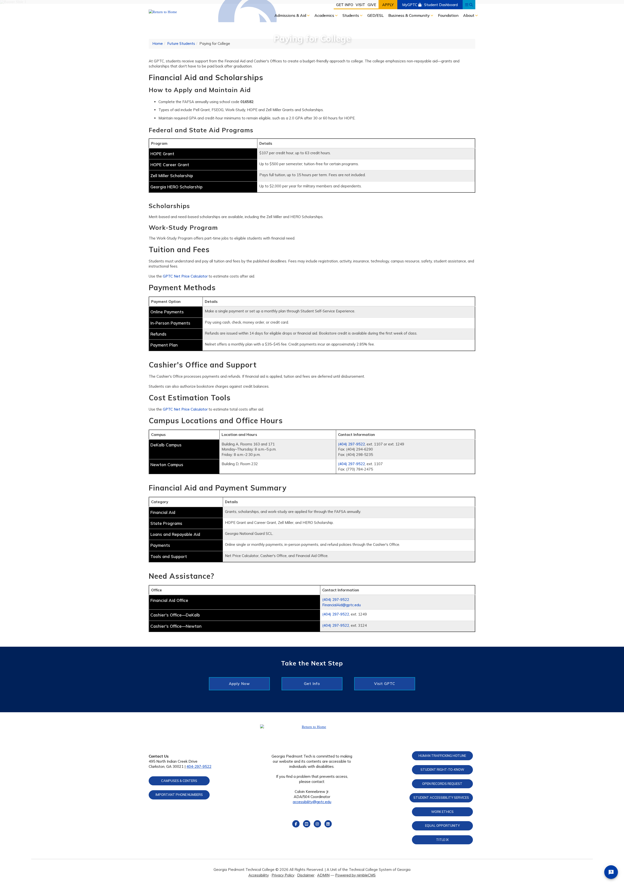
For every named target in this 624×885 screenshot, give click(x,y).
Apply (388, 4)
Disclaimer (305, 875)
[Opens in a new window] (187, 12)
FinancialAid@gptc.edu (341, 605)
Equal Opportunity (442, 825)
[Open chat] (611, 872)
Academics (324, 15)
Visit (360, 4)
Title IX (442, 840)
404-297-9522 (198, 766)
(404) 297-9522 (351, 444)
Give (372, 4)
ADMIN (323, 875)
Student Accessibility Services (441, 797)
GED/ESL (375, 15)
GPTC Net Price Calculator (186, 276)
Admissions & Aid (290, 15)
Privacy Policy (283, 875)
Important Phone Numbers (179, 795)
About (469, 15)
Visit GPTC (384, 683)
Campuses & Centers (179, 781)
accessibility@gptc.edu (312, 801)
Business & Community (409, 15)
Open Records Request (442, 784)
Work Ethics (442, 812)
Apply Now (239, 683)
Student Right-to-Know (442, 769)
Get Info (344, 4)
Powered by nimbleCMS (355, 875)
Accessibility (258, 875)
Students (351, 15)
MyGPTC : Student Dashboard (430, 4)
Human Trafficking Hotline (442, 756)
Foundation (448, 15)
